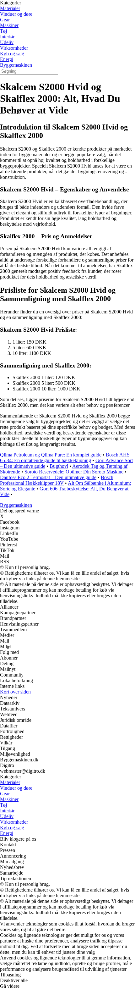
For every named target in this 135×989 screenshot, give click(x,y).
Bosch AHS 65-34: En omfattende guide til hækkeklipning (65, 457)
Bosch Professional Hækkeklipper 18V (56, 480)
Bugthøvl (59, 466)
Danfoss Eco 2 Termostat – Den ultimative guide (48, 477)
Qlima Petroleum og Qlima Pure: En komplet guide (50, 454)
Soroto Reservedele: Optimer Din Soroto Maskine (73, 471)
